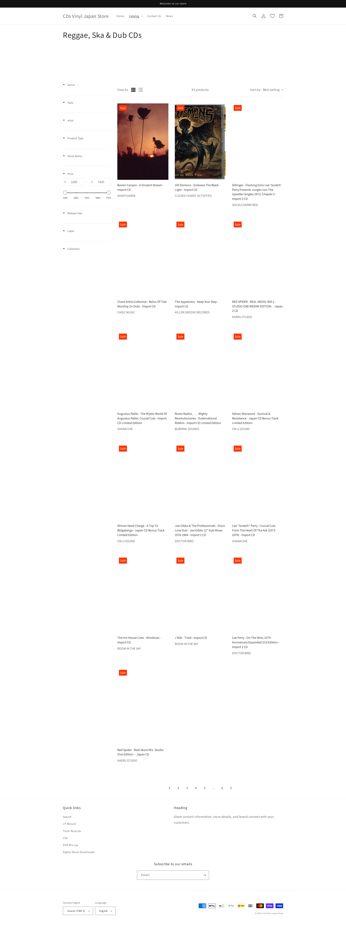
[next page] (231, 788)
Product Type (75, 138)
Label (70, 231)
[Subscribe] (204, 875)
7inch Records (72, 831)
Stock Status (74, 156)
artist (70, 120)
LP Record (69, 824)
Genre (71, 85)
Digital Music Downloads (79, 852)
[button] (136, 16)
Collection (73, 249)
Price (70, 174)
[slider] (65, 193)
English (103, 911)
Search (67, 817)
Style (70, 102)
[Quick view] (164, 176)
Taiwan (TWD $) (76, 911)
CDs (65, 838)
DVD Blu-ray (70, 845)
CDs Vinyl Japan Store (272, 913)
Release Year (74, 213)
